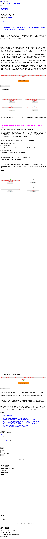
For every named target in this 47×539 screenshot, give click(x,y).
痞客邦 (7, 440)
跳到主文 (2, 12)
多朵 (1, 434)
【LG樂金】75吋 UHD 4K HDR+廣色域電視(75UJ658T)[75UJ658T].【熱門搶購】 (19, 419)
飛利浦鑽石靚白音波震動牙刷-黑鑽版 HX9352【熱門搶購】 (15, 426)
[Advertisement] (23, 494)
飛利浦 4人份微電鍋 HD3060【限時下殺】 (11, 415)
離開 (6, 536)
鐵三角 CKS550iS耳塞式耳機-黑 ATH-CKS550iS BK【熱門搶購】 (16, 425)
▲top (1, 445)
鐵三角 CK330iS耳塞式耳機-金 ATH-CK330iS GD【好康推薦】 (15, 418)
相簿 (4, 19)
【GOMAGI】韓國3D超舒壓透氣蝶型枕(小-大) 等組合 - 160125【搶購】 (17, 422)
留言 (9, 440)
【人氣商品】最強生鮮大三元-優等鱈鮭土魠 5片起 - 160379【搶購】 (16, 428)
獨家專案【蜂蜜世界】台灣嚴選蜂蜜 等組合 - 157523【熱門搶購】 (16, 417)
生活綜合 (10, 17)
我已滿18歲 (3, 536)
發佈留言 (2, 455)
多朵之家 (4, 9)
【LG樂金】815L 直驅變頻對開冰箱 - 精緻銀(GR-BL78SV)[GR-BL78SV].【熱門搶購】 (20, 423)
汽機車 (9, 443)
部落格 (4, 21)
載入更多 (2, 448)
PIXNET (15, 523)
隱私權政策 (30, 523)
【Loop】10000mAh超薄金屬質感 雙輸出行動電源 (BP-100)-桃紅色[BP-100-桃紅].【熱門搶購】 (22, 421)
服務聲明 (34, 523)
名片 (4, 22)
